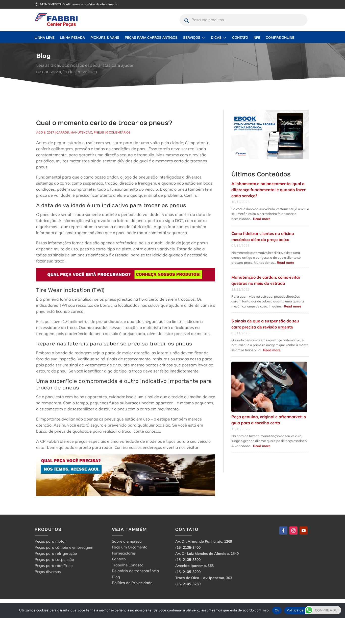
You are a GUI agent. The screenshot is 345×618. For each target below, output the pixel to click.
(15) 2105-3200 (188, 571)
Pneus (99, 132)
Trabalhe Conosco (127, 565)
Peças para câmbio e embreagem (64, 547)
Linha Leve (44, 38)
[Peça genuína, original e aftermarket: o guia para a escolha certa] (269, 387)
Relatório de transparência (135, 571)
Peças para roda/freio (54, 565)
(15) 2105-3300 (188, 559)
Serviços (191, 38)
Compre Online (280, 38)
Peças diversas (48, 571)
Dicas (216, 38)
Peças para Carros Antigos (151, 38)
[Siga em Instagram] (293, 530)
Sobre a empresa (127, 542)
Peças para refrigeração (56, 553)
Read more (261, 219)
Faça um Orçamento (129, 547)
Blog (116, 577)
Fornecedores (124, 554)
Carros (62, 132)
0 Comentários (118, 132)
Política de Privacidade (132, 583)
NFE (257, 38)
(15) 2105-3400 (188, 547)
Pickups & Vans (104, 38)
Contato (240, 38)
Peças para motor (50, 541)
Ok (277, 610)
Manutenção (81, 132)
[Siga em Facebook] (283, 530)
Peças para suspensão (54, 559)
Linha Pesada (72, 38)
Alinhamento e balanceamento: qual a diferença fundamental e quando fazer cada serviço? (268, 189)
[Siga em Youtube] (304, 530)
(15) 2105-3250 (188, 584)
